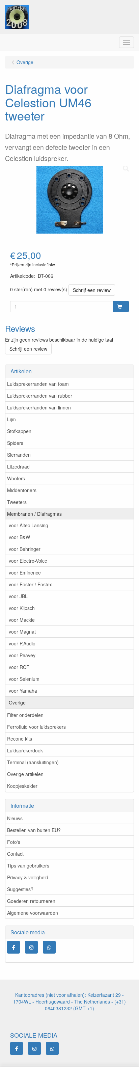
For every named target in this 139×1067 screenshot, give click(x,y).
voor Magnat (22, 631)
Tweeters (17, 502)
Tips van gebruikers (28, 865)
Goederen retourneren (31, 901)
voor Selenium (24, 678)
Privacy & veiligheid (27, 877)
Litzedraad (18, 466)
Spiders (15, 442)
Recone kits (19, 738)
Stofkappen (19, 431)
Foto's (13, 841)
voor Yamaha (23, 690)
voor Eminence (25, 572)
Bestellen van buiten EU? (34, 830)
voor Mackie (22, 619)
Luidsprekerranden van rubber (39, 395)
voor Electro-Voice (28, 560)
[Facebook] (13, 947)
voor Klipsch (22, 608)
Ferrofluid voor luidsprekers (36, 726)
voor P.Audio (22, 643)
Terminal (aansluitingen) (33, 762)
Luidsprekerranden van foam (38, 383)
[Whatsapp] (49, 947)
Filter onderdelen (25, 715)
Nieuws (15, 818)
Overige (17, 702)
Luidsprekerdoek (25, 750)
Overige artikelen (25, 774)
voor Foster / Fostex (30, 584)
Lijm (11, 419)
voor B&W (19, 537)
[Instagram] (31, 947)
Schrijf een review (92, 290)
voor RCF (19, 667)
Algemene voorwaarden (32, 912)
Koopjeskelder (22, 785)
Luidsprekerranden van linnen (39, 407)
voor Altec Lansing (28, 525)
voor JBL (18, 596)
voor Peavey (22, 655)
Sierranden (19, 454)
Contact (15, 853)
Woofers (16, 478)
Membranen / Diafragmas (34, 513)
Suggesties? (20, 889)
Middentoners (21, 490)
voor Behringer (24, 548)
